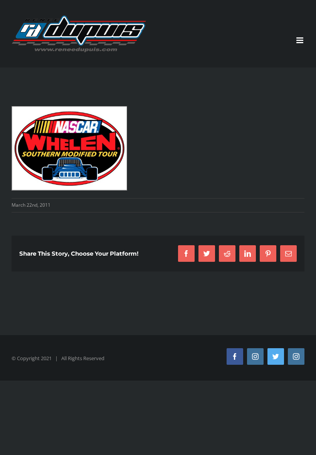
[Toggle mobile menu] (300, 40)
